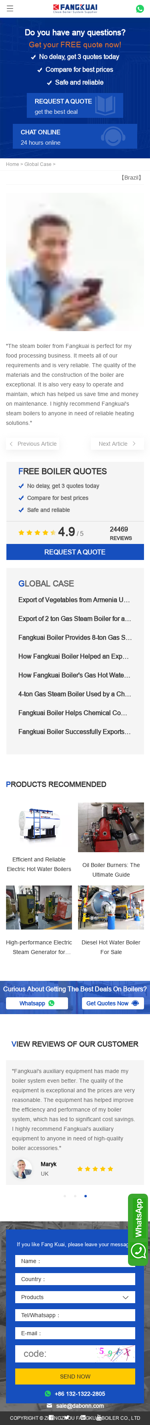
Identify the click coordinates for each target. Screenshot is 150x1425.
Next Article (113, 444)
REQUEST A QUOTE (75, 552)
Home (12, 164)
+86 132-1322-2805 (80, 1394)
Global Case (38, 164)
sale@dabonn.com (80, 1406)
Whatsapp (32, 1003)
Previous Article (37, 444)
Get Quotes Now (107, 1003)
